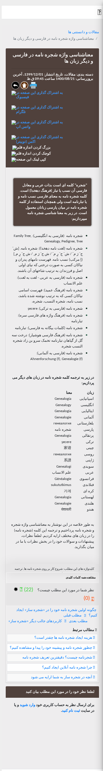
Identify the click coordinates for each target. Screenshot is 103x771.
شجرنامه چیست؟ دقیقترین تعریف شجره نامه (57, 657)
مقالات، (69, 74)
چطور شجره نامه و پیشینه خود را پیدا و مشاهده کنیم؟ (51, 648)
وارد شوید (27, 705)
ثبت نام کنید (71, 711)
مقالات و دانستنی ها (83, 32)
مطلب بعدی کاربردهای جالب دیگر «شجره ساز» (48, 621)
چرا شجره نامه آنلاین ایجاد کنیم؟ (67, 667)
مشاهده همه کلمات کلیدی (81, 577)
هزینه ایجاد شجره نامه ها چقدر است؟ (63, 638)
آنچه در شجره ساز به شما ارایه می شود (62, 677)
